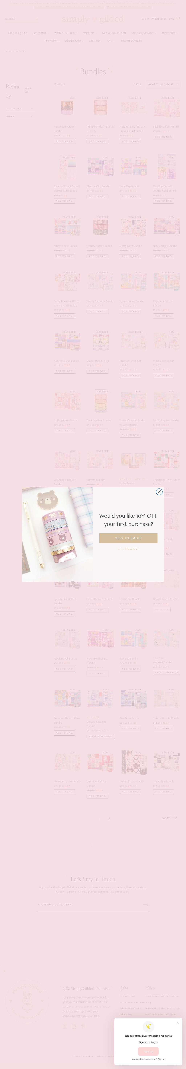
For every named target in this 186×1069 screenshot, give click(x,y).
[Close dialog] (159, 492)
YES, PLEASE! (128, 538)
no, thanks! (128, 549)
